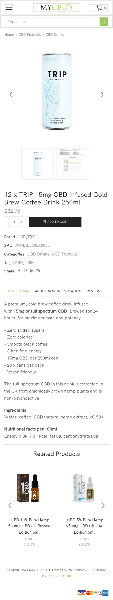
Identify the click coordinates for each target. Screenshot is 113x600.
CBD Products (30, 34)
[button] (11, 95)
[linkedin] (32, 271)
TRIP (31, 236)
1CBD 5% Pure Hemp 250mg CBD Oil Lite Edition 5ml (84, 525)
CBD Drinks (55, 34)
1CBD (28, 539)
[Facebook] (19, 271)
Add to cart (57, 222)
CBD (21, 236)
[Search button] (104, 21)
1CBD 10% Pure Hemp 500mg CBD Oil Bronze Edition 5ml (29, 525)
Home (9, 34)
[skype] (37, 271)
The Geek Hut (60, 576)
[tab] (18, 291)
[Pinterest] (25, 271)
